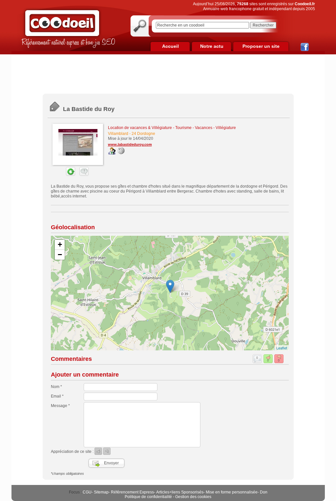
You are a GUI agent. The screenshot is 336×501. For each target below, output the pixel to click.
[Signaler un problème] (82, 174)
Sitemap (101, 492)
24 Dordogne (143, 133)
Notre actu (211, 46)
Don (263, 492)
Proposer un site (261, 46)
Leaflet (281, 347)
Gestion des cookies (193, 496)
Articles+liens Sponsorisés (179, 492)
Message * (60, 405)
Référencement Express (132, 492)
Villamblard (118, 133)
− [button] (60, 254)
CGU (87, 492)
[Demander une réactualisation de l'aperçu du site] (63, 174)
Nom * (56, 386)
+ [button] (60, 244)
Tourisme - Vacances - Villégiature (205, 127)
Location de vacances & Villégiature (140, 127)
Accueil (170, 46)
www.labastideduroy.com (130, 144)
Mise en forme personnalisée (232, 492)
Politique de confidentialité (148, 496)
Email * (57, 396)
